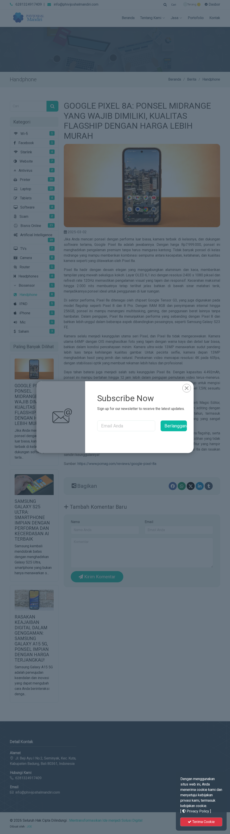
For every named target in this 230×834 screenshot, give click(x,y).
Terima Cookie (203, 822)
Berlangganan (175, 426)
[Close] (186, 388)
